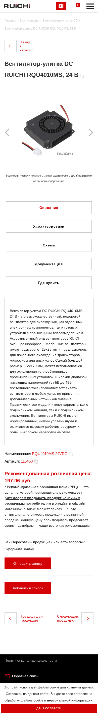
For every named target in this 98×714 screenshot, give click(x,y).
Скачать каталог (61, 6)
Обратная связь (25, 676)
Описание (49, 208)
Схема (49, 245)
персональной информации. (70, 700)
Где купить (48, 283)
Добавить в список (28, 588)
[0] (72, 6)
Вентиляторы (29, 20)
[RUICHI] (17, 6)
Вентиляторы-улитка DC (60, 20)
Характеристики (49, 226)
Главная (10, 20)
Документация (49, 264)
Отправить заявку (27, 563)
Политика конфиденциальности (31, 660)
